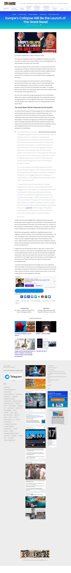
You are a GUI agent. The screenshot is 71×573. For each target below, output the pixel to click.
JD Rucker (19, 55)
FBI (4, 408)
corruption (14, 396)
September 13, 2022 (27, 55)
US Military (13, 435)
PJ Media (33, 111)
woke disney (11, 438)
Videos (42, 55)
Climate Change (22, 9)
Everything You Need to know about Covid (29, 9)
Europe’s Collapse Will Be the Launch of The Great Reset (35, 20)
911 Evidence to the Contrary (55, 9)
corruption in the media (9, 398)
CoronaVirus (7, 396)
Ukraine (11, 431)
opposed (29, 208)
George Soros (10, 408)
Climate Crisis (19, 394)
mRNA (16, 412)
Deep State (18, 403)
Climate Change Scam (9, 394)
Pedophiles (16, 415)
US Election (6, 435)
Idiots (15, 410)
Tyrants (17, 303)
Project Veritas (7, 419)
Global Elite (18, 408)
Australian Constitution (14, 9)
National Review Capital (47, 132)
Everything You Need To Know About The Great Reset (46, 9)
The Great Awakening (32, 14)
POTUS (15, 417)
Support (62, 9)
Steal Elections (7, 421)
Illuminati (14, 14)
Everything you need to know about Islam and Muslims (37, 9)
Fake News (20, 405)
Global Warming (8, 410)
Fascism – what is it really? (43, 333)
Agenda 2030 (7, 387)
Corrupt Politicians (17, 401)
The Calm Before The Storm (10, 424)
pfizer (5, 417)
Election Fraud (12, 405)
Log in (49, 388)
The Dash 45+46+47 (41, 351)
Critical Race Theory (9, 403)
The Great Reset (42, 14)
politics (10, 417)
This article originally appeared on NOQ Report (29, 291)
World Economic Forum (54, 14)
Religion (18, 419)
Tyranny (53, 300)
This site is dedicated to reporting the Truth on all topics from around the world (43, 3)
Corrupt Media (7, 401)
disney (5, 405)
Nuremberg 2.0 (6, 9)
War (5, 438)
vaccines (20, 435)
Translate (12, 367)
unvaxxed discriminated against (11, 433)
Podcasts (37, 55)
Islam (11, 412)
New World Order (22, 14)
